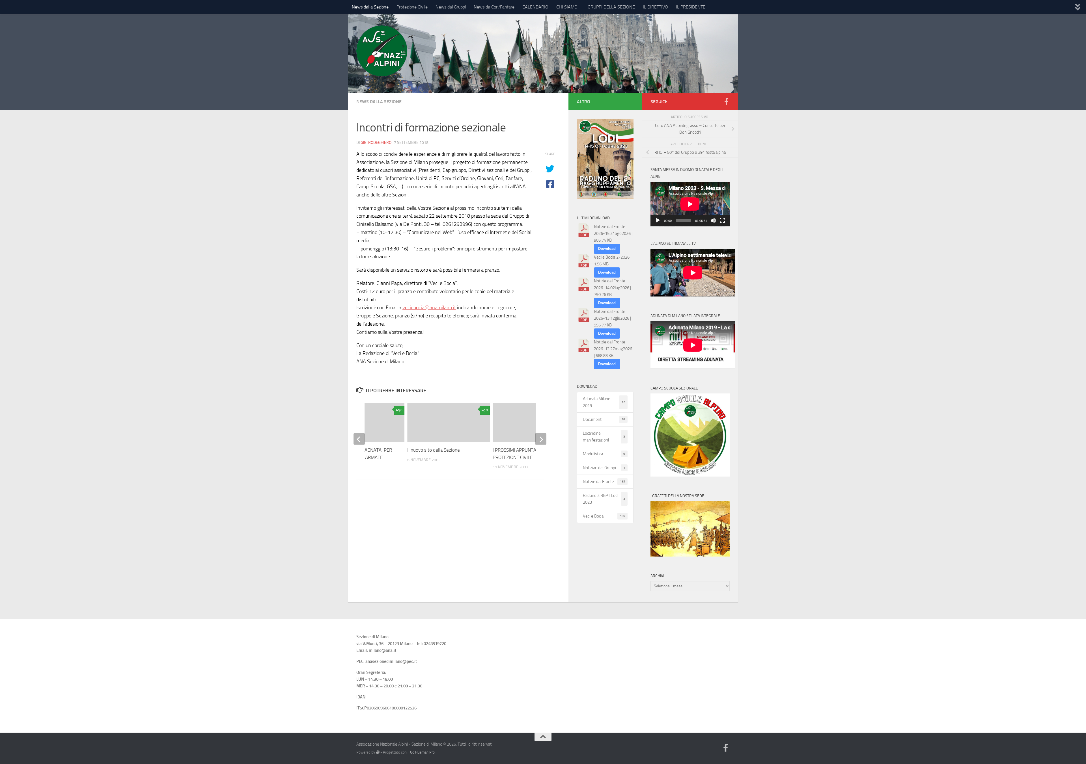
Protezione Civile (412, 7)
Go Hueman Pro (422, 752)
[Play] (658, 220)
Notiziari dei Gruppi (604, 467)
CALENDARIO (535, 7)
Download (607, 248)
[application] (690, 204)
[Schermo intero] (722, 220)
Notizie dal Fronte (604, 481)
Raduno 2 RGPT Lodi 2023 (604, 499)
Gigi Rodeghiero (376, 142)
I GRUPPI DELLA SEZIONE (610, 7)
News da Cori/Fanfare (494, 7)
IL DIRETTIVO (655, 7)
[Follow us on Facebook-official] (726, 101)
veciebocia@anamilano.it (429, 307)
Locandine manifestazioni (604, 437)
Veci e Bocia (604, 516)
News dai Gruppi (451, 7)
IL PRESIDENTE (690, 7)
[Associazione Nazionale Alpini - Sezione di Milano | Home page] (381, 50)
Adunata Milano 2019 (604, 402)
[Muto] (713, 220)
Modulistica (604, 453)
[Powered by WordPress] (378, 752)
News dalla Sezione (370, 7)
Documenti (604, 419)
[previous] (359, 439)
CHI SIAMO (567, 7)
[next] (540, 439)
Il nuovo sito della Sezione (433, 450)
